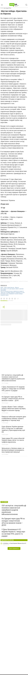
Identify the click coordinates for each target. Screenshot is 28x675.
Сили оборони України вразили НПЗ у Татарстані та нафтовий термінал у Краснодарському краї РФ (13, 429)
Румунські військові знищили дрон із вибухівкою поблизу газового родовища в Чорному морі (14, 418)
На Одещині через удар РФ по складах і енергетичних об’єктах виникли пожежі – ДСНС (13, 398)
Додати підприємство (14, 548)
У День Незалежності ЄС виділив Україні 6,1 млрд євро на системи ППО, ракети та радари (13, 389)
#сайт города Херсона (9, 287)
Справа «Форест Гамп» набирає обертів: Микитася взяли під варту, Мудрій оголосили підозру (14, 408)
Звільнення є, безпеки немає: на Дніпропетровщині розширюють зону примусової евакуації (13, 450)
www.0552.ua (4, 285)
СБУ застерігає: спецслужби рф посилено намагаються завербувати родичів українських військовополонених (13, 378)
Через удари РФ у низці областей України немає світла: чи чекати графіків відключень (13, 440)
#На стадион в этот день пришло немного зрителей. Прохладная (12, 289)
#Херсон (17, 287)
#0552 (2, 287)
